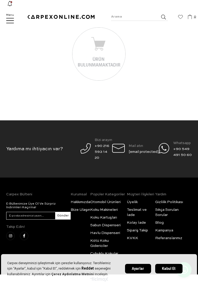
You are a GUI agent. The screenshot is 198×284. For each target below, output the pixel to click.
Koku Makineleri (104, 210)
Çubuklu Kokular (104, 253)
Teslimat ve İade (137, 212)
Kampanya (164, 230)
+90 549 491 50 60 (182, 152)
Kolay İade (136, 222)
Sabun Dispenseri (105, 225)
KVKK (132, 238)
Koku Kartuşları (103, 217)
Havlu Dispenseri (105, 233)
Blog (159, 222)
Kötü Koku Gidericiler (99, 243)
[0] (190, 17)
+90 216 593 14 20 (102, 152)
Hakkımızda (80, 202)
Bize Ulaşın (80, 210)
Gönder (63, 215)
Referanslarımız (168, 238)
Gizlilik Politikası (169, 202)
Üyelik (132, 202)
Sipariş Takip (137, 230)
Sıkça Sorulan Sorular (167, 212)
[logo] (61, 17)
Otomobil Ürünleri (105, 202)
